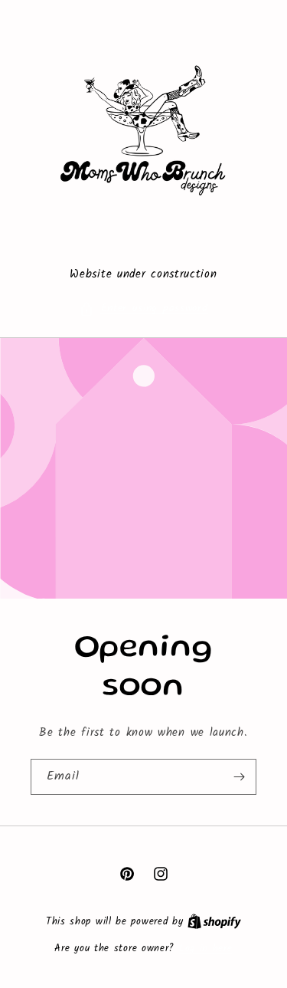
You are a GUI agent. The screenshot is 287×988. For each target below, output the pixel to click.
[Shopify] (214, 922)
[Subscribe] (239, 777)
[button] (144, 308)
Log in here (206, 949)
